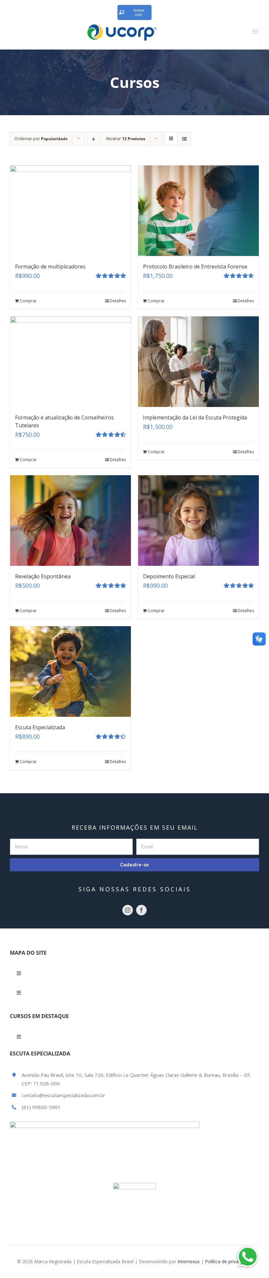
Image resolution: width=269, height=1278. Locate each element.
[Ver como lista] (184, 138)
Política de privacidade (228, 1261)
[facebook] (141, 910)
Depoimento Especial (169, 576)
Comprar (28, 301)
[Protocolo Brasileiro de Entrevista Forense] (198, 210)
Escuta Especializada (40, 727)
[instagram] (127, 910)
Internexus (188, 1261)
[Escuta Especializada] (70, 671)
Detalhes (118, 301)
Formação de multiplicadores (50, 266)
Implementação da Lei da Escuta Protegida (195, 417)
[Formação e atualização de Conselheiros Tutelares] (70, 361)
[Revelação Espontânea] (70, 520)
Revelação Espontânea (43, 576)
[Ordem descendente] (93, 138)
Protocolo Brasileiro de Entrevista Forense (195, 266)
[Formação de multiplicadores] (70, 210)
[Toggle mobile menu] (255, 31)
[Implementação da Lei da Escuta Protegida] (198, 361)
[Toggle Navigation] (19, 973)
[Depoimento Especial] (198, 520)
